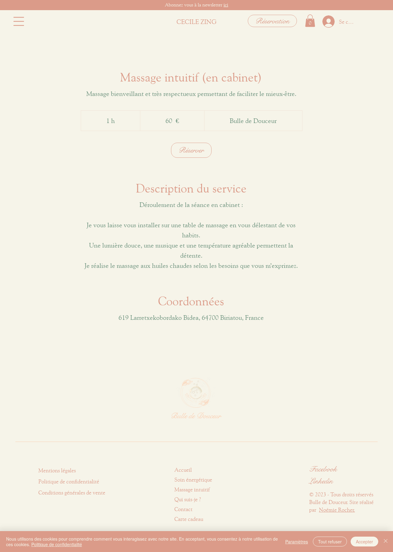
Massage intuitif (192, 489)
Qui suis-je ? (187, 499)
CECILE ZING (196, 22)
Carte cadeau (188, 519)
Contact (183, 509)
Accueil (183, 470)
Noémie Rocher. (337, 509)
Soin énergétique (193, 479)
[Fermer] (385, 541)
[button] (19, 21)
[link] (191, 150)
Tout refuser (330, 541)
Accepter (364, 541)
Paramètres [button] (296, 541)
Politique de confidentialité (56, 544)
